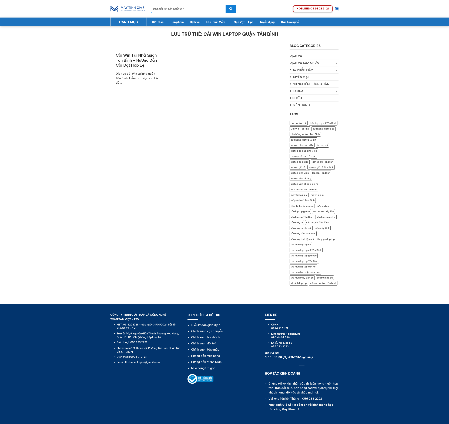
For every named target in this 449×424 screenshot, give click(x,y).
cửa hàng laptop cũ (323, 128)
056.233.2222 (280, 346)
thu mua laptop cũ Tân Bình (306, 250)
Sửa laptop (323, 206)
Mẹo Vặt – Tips (243, 22)
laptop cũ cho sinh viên (304, 150)
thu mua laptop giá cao (304, 255)
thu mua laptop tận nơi (303, 266)
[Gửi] (231, 9)
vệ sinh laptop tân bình (323, 283)
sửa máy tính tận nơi (302, 239)
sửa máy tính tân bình (303, 233)
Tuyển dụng (267, 22)
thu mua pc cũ (325, 277)
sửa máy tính (322, 228)
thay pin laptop (326, 239)
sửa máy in (297, 222)
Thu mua (296, 91)
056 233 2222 (312, 398)
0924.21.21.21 (279, 328)
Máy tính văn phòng (302, 206)
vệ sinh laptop (299, 283)
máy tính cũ (317, 195)
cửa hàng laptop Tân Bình (305, 134)
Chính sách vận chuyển (207, 331)
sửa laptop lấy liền (323, 211)
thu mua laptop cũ (301, 244)
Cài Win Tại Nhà (300, 128)
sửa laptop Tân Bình (302, 217)
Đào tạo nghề (290, 22)
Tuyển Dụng (300, 105)
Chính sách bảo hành (205, 337)
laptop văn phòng (301, 178)
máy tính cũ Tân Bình (303, 200)
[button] (337, 9)
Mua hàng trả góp (203, 368)
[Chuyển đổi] (336, 63)
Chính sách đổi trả (203, 343)
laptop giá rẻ (298, 167)
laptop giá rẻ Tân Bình (321, 167)
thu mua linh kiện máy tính (305, 272)
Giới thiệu (158, 22)
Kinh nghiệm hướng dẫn (309, 84)
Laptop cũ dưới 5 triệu (303, 156)
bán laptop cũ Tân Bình (323, 123)
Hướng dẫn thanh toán (206, 362)
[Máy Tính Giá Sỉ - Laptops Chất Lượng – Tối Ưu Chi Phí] (128, 9)
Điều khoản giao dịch (205, 325)
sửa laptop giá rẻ (300, 211)
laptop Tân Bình (321, 172)
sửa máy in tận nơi (301, 228)
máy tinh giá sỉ (299, 195)
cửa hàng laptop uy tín (303, 139)
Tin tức (296, 98)
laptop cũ (322, 145)
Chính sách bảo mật (205, 349)
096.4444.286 (280, 337)
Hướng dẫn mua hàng (205, 356)
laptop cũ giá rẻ (300, 161)
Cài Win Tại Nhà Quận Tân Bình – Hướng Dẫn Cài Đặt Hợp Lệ (136, 60)
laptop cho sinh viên (302, 145)
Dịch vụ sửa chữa (304, 63)
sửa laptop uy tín (326, 217)
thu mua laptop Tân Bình (304, 261)
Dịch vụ (195, 22)
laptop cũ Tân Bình (322, 161)
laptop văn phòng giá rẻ (304, 183)
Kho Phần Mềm (215, 22)
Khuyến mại (299, 77)
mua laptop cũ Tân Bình (304, 189)
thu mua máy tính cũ (302, 277)
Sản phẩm (177, 22)
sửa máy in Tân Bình (317, 222)
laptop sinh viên (300, 172)
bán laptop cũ (299, 123)
